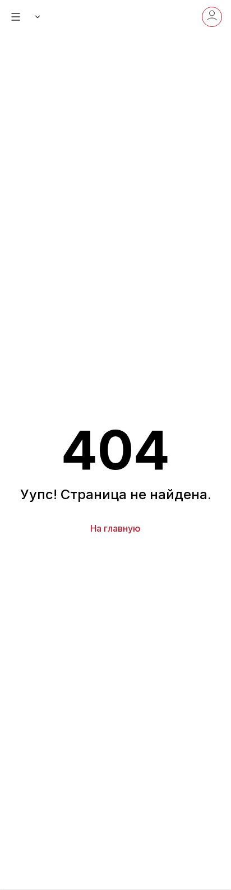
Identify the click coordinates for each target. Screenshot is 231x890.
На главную (115, 528)
